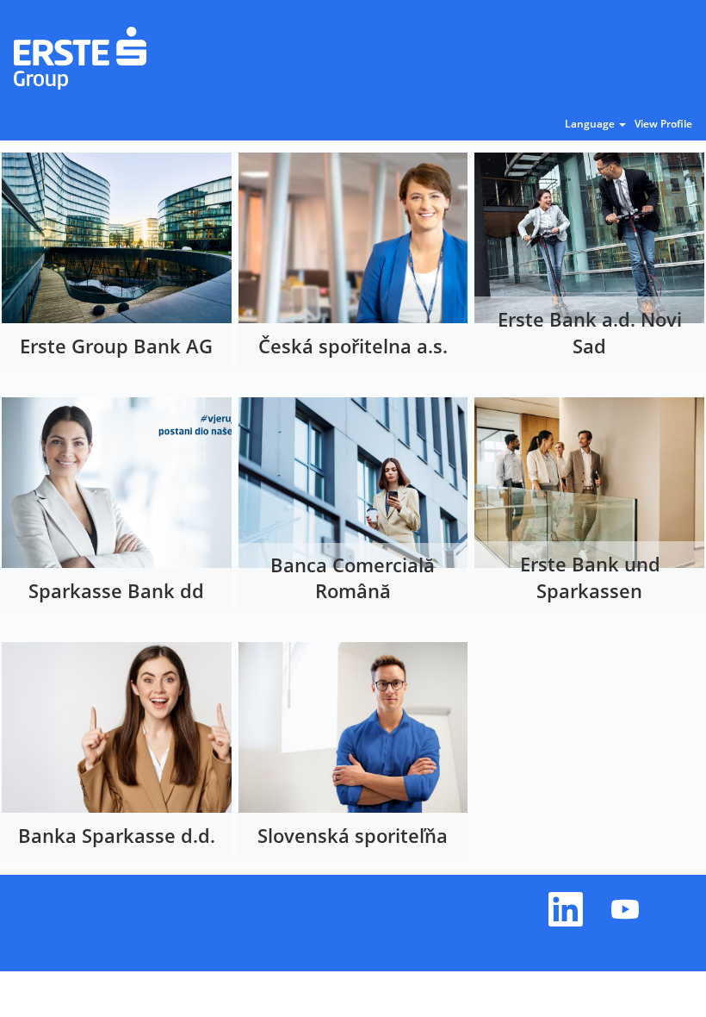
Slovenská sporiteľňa (352, 835)
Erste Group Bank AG (116, 346)
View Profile (663, 124)
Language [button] (591, 124)
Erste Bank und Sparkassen (590, 577)
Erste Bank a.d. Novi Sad (590, 332)
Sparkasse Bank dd (116, 590)
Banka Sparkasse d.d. (116, 835)
